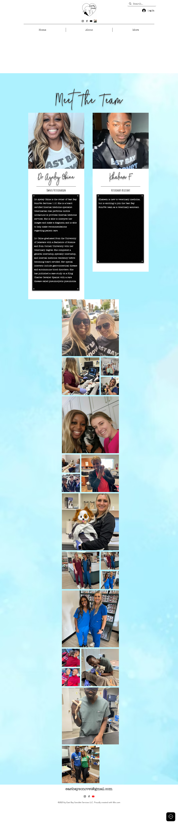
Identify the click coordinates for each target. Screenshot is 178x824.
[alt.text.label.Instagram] (82, 21)
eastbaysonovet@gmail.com (88, 789)
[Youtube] (91, 21)
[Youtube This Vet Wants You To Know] (93, 796)
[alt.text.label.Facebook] (87, 21)
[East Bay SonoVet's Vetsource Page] (95, 21)
